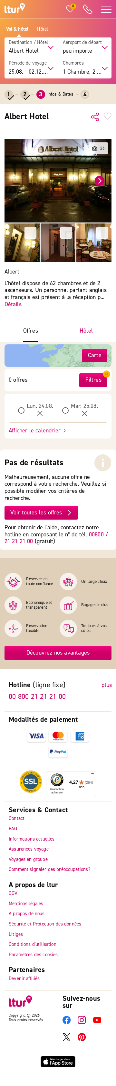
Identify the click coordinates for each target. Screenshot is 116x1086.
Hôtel (42, 29)
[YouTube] (97, 1022)
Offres (30, 331)
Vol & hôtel (17, 29)
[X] (67, 1040)
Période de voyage (28, 63)
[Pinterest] (82, 1040)
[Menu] (92, 775)
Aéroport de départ (82, 43)
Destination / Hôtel (28, 43)
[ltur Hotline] (88, 9)
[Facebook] (67, 1022)
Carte (95, 355)
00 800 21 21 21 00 (37, 696)
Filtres (93, 380)
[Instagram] (82, 1022)
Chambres (73, 63)
